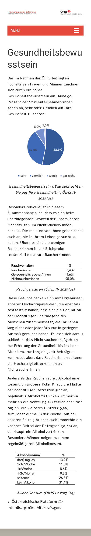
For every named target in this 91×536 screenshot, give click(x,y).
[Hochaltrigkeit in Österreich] (45, 16)
